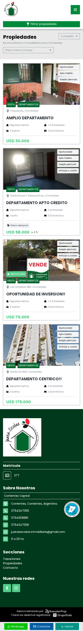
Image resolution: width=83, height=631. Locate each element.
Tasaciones (11, 559)
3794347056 (20, 525)
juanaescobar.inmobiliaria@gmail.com (38, 532)
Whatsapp (17, 626)
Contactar (43, 626)
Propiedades (12, 563)
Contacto (10, 568)
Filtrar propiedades (44, 24)
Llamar (69, 626)
